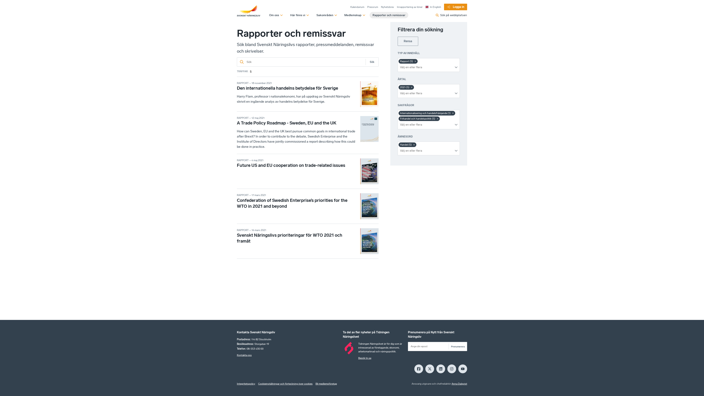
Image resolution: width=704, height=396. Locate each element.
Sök (372, 62)
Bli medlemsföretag (326, 383)
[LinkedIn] (440, 368)
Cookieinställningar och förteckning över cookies (285, 383)
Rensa (408, 41)
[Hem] (248, 11)
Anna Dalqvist (459, 383)
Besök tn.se (364, 358)
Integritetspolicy (246, 383)
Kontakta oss (244, 355)
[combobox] (426, 67)
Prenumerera (458, 346)
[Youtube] (462, 368)
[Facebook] (418, 368)
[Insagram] (451, 368)
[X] (429, 368)
